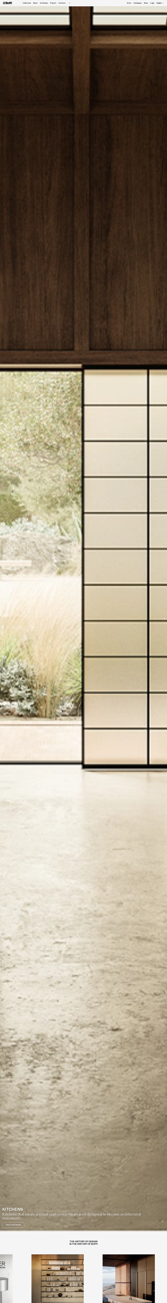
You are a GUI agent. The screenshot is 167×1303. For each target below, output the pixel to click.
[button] (2, 618)
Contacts (62, 3)
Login (152, 3)
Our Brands (44, 3)
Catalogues (137, 3)
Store (129, 3)
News (146, 3)
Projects (53, 3)
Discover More (13, 1225)
